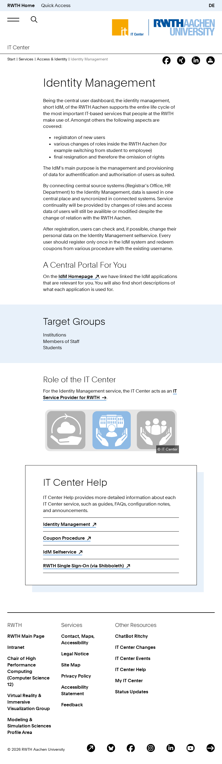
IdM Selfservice (59, 552)
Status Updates (131, 691)
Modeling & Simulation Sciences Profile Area (29, 726)
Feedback (72, 704)
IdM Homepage (75, 276)
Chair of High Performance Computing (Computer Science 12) (28, 671)
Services (26, 59)
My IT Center (129, 680)
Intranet (15, 647)
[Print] (210, 60)
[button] (13, 20)
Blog (91, 748)
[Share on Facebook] (166, 60)
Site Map (70, 665)
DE (212, 5)
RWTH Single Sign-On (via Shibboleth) (83, 565)
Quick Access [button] (55, 5)
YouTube (191, 748)
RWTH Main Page (25, 636)
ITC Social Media (211, 748)
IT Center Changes (135, 647)
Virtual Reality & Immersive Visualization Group (28, 702)
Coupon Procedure (64, 538)
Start (11, 59)
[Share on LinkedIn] (196, 60)
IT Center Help (130, 669)
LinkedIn (170, 748)
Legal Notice (75, 653)
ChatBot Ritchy (131, 636)
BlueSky (111, 748)
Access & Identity (52, 59)
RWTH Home (21, 5)
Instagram (151, 748)
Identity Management (66, 524)
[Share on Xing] (181, 60)
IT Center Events (132, 658)
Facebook (131, 748)
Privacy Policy (76, 676)
